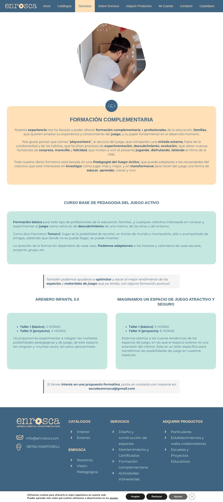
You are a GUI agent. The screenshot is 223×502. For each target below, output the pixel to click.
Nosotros (85, 460)
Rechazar (157, 496)
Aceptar (135, 496)
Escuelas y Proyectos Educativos (180, 455)
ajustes (114, 498)
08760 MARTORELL (43, 447)
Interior (83, 432)
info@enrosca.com (42, 438)
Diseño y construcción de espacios (133, 438)
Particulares (181, 432)
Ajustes (178, 496)
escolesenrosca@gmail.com (112, 389)
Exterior (83, 438)
